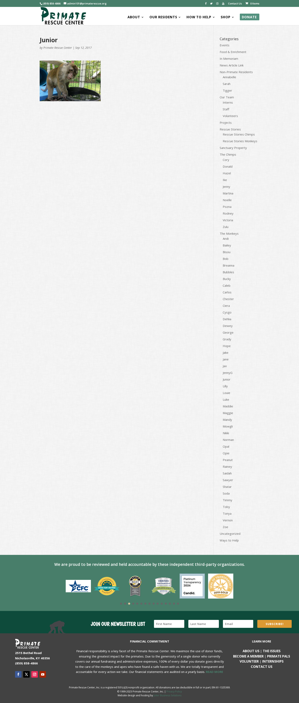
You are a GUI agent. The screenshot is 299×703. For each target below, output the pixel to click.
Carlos (227, 292)
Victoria (228, 220)
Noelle (227, 200)
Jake (225, 352)
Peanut (228, 460)
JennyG (227, 373)
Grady (227, 339)
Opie (226, 453)
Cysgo (227, 312)
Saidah (227, 473)
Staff (226, 109)
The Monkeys (229, 233)
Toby (226, 507)
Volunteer (249, 661)
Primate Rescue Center (57, 48)
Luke (226, 399)
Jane (226, 359)
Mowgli (228, 426)
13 (170, 604)
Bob (225, 259)
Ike (225, 180)
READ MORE (214, 672)
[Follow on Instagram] (34, 674)
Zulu (225, 227)
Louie (226, 393)
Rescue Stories (230, 129)
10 (158, 604)
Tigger (227, 90)
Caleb (226, 285)
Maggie (228, 413)
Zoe (225, 527)
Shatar (227, 487)
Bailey (227, 245)
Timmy (227, 500)
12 (166, 604)
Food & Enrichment (233, 52)
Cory (226, 160)
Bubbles (228, 272)
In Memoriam (229, 58)
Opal (226, 446)
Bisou (226, 252)
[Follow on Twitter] (26, 674)
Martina (228, 193)
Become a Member (248, 656)
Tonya (227, 513)
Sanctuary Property (233, 148)
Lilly (225, 386)
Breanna (228, 265)
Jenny (226, 186)
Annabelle (229, 77)
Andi (226, 239)
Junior (226, 379)
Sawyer (228, 480)
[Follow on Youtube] (42, 674)
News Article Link (231, 65)
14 (174, 604)
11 (162, 604)
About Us (251, 651)
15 (178, 604)
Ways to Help (229, 540)
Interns (228, 102)
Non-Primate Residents (236, 72)
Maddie (228, 406)
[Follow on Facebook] (18, 674)
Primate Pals (278, 656)
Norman (228, 440)
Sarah (226, 84)
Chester (228, 299)
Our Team (227, 97)
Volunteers (230, 116)
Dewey (228, 326)
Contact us (261, 666)
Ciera (226, 306)
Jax (225, 366)
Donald (227, 166)
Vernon (228, 520)
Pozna (227, 207)
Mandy (227, 420)
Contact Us (235, 3)
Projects (226, 122)
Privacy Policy (174, 691)
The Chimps (228, 154)
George (228, 332)
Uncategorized (230, 534)
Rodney (228, 213)
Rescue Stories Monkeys (240, 141)
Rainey (227, 466)
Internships (273, 661)
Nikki (226, 433)
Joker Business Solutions (167, 695)
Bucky (227, 279)
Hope (227, 346)
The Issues (271, 651)
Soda (226, 493)
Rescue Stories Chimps (239, 134)
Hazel (227, 173)
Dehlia (227, 319)
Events (224, 45)
